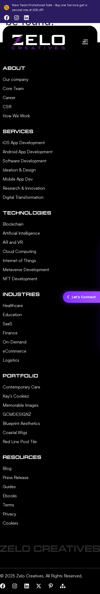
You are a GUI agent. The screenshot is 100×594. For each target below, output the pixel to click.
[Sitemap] (62, 586)
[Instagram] (14, 586)
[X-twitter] (38, 586)
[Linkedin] (26, 586)
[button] (85, 42)
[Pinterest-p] (50, 586)
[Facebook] (2, 586)
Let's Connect (84, 296)
